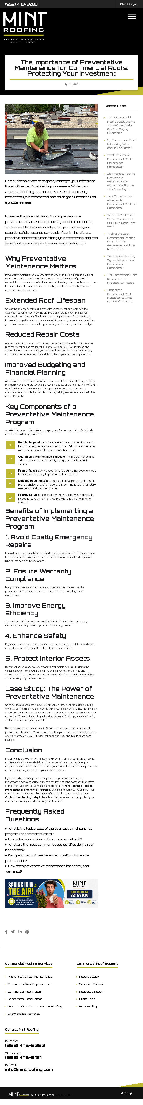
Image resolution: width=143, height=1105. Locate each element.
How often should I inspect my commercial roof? (45, 839)
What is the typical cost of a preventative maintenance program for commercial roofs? (48, 831)
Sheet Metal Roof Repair (25, 998)
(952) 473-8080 (21, 4)
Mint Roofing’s (73, 785)
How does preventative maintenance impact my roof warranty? (47, 868)
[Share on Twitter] (13, 931)
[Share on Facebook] (6, 931)
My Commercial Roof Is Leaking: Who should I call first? (121, 143)
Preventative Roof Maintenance (30, 976)
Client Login (128, 4)
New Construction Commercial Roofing (35, 1006)
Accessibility (88, 1006)
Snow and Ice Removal (24, 1013)
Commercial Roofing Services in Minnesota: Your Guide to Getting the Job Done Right (121, 181)
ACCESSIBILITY (63, 1094)
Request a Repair (91, 991)
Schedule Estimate (92, 984)
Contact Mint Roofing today (21, 797)
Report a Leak (89, 976)
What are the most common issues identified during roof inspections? (49, 847)
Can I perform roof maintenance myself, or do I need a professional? (47, 858)
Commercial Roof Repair (25, 991)
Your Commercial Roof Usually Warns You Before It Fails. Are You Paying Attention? (121, 125)
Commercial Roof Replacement (29, 984)
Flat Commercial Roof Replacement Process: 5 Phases (122, 278)
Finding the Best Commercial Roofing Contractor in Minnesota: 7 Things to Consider (121, 241)
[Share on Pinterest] (27, 931)
